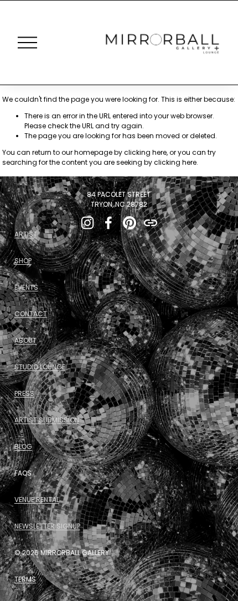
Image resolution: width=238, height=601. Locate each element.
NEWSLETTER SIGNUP (47, 526)
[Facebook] (108, 222)
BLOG (23, 446)
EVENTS (26, 287)
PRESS (24, 393)
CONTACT (30, 313)
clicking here (145, 152)
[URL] (150, 222)
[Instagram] (87, 222)
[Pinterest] (129, 222)
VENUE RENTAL (36, 499)
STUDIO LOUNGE (39, 367)
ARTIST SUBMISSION (46, 420)
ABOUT (25, 340)
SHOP (23, 260)
